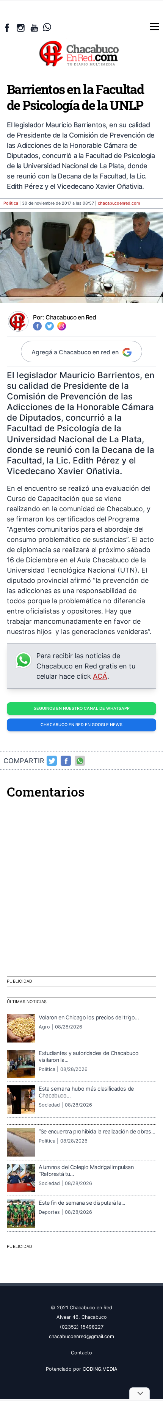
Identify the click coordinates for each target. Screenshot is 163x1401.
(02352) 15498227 (81, 1327)
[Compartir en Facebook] (66, 761)
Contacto (81, 1353)
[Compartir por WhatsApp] (80, 761)
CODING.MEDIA (100, 1369)
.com (119, 203)
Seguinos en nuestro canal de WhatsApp (82, 708)
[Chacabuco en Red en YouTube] (34, 28)
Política (10, 203)
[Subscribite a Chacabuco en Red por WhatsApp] (47, 27)
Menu (154, 26)
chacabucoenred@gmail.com (81, 1336)
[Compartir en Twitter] (52, 761)
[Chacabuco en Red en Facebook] (7, 28)
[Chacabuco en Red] (81, 53)
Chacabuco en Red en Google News (81, 724)
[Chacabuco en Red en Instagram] (21, 28)
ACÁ (100, 676)
